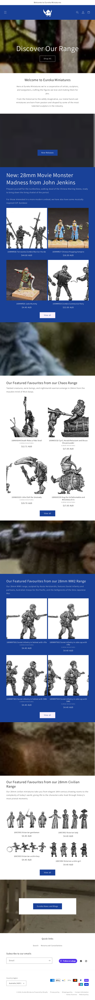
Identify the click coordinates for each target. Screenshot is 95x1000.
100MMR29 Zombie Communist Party (68, 304)
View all (47, 315)
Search (35, 945)
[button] (5, 12)
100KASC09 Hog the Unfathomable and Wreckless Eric (68, 498)
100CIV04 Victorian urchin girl (68, 861)
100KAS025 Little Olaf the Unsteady (27, 497)
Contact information (82, 992)
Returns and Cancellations (51, 945)
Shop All (47, 58)
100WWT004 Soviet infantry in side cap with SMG (68, 700)
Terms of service (71, 994)
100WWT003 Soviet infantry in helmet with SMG (26, 699)
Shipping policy (67, 992)
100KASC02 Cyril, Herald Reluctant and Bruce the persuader (68, 441)
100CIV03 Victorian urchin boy (27, 856)
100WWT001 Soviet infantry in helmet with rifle (27, 642)
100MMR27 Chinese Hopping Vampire (68, 252)
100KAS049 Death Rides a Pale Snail (27, 440)
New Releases (47, 152)
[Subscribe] (49, 961)
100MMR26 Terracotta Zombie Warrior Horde (27, 252)
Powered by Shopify (41, 992)
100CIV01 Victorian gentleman (26, 832)
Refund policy (84, 994)
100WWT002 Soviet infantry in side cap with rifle (68, 643)
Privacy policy (55, 992)
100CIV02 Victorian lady (68, 832)
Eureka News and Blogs (47, 906)
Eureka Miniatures (28, 992)
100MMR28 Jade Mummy (26, 304)
